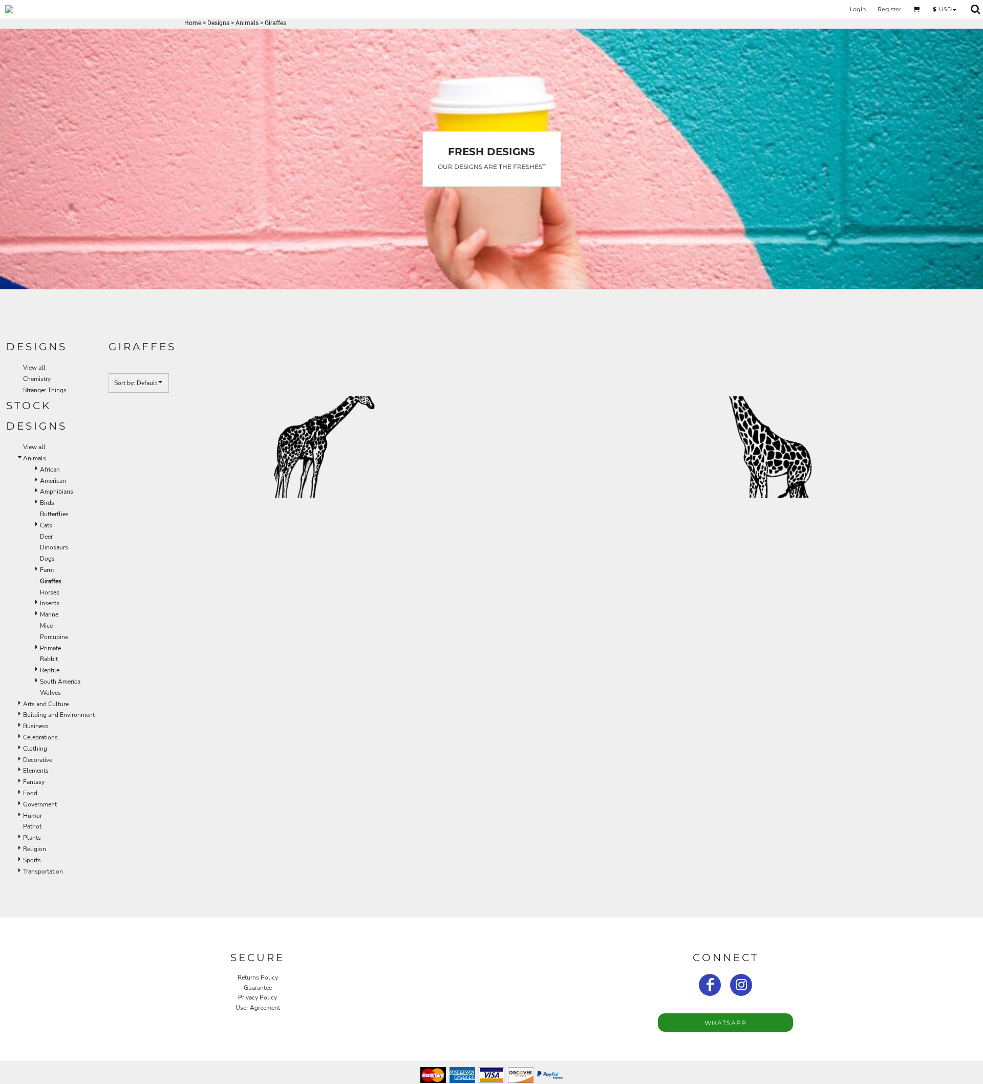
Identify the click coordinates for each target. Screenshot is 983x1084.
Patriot (32, 826)
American (53, 481)
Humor (32, 816)
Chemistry (37, 379)
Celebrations (40, 737)
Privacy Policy (257, 997)
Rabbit (49, 659)
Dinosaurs (54, 547)
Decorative (37, 760)
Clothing (35, 749)
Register (889, 9)
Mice (46, 626)
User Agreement (258, 1008)
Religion (34, 849)
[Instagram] (741, 985)
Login (858, 9)
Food (30, 793)
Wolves (50, 693)
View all (34, 368)
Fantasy (34, 782)
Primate (50, 648)
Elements (36, 771)
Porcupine (54, 637)
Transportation (43, 871)
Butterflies (54, 514)
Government (40, 804)
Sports (32, 860)
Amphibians (56, 491)
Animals (247, 23)
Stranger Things (45, 390)
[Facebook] (710, 985)
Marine (49, 614)
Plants (32, 838)
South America (60, 681)
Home (192, 23)
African (50, 469)
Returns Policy (258, 977)
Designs (218, 23)
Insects (49, 603)
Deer (46, 537)
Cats (46, 525)
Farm (47, 570)
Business (35, 726)
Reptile (49, 670)
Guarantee (258, 988)
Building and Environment (59, 715)
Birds (47, 503)
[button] (916, 9)
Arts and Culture (46, 704)
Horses (49, 592)
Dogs (47, 559)
